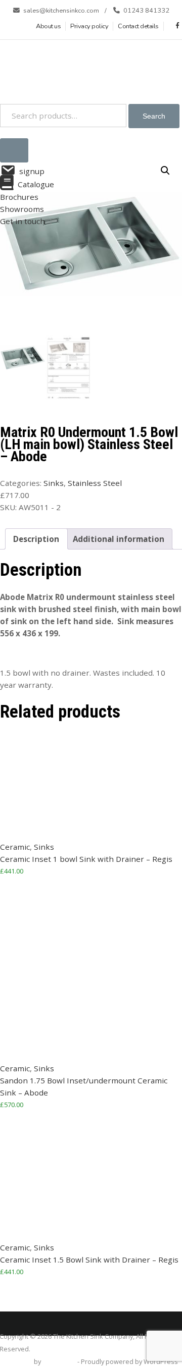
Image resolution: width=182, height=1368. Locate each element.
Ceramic (15, 847)
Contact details (138, 26)
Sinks (53, 483)
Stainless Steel (95, 483)
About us (48, 26)
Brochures (19, 197)
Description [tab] (36, 539)
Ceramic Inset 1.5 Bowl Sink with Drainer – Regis (89, 1259)
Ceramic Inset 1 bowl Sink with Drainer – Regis (86, 859)
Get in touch (22, 221)
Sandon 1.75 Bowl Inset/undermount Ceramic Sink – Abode (83, 1086)
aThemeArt (59, 1361)
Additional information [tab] (118, 539)
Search (154, 116)
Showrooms (22, 209)
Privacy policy (89, 26)
